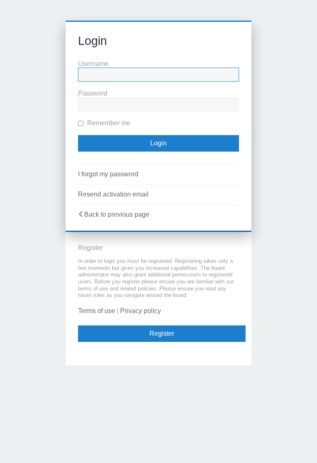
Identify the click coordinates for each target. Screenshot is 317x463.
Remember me (107, 122)
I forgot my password (108, 174)
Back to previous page (116, 214)
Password (92, 93)
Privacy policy (140, 310)
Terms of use (96, 310)
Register (161, 333)
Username (93, 63)
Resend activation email (113, 194)
